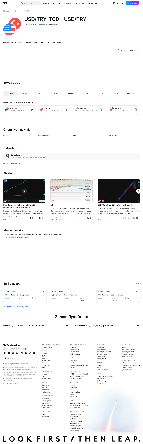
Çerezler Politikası (76, 421)
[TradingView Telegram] (25, 353)
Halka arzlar (46, 392)
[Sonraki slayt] (138, 191)
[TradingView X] (4, 353)
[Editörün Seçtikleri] (5, 181)
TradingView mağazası (77, 403)
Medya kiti (73, 396)
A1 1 (52, 205)
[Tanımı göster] (10, 135)
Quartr (24, 378)
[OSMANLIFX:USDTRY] (5, 201)
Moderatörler (101, 359)
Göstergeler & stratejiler (105, 376)
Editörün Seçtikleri (103, 370)
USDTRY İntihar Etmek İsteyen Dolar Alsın (116, 205)
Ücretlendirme (74, 349)
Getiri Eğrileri (46, 401)
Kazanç (44, 387)
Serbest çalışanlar (103, 381)
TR (117, 3)
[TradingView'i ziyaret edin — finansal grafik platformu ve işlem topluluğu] (11, 83)
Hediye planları (75, 354)
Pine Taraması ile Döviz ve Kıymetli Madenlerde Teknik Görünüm (19, 206)
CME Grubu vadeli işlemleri (79, 374)
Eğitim (99, 367)
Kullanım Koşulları (75, 414)
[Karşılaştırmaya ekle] (31, 109)
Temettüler (45, 390)
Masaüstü (45, 416)
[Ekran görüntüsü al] (118, 50)
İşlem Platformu (127, 356)
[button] (51, 3)
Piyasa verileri (74, 352)
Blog (71, 390)
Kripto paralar (46, 360)
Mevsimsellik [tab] (39, 42)
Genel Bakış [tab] (8, 42)
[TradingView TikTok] (29, 353)
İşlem (99, 365)
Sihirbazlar (100, 378)
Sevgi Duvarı (101, 349)
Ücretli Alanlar (101, 383)
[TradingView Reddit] (34, 353)
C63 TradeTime (75, 408)
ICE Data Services (17, 363)
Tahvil (44, 358)
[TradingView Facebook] (9, 353)
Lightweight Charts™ (128, 352)
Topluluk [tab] (28, 42)
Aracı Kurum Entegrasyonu (131, 365)
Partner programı (127, 367)
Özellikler (73, 347)
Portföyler (45, 398)
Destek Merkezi (75, 392)
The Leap (73, 367)
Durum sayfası (74, 430)
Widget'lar (125, 347)
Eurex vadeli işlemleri (77, 376)
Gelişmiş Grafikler (127, 354)
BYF (43, 356)
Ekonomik (45, 385)
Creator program (102, 354)
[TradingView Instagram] (17, 353)
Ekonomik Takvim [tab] (54, 42)
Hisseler (44, 353)
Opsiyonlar (45, 403)
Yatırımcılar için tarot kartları (79, 405)
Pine (43, 367)
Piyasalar (67, 3)
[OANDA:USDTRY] (99, 201)
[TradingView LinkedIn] (21, 353)
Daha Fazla (92, 3)
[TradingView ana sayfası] (5, 3)
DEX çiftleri (46, 365)
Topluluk (56, 3)
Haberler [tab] (18, 42)
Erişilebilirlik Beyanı (76, 423)
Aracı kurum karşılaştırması (79, 365)
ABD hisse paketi (75, 378)
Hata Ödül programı (76, 428)
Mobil (44, 414)
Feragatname (74, 416)
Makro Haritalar (47, 405)
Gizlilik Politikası (75, 419)
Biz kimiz (73, 385)
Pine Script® (46, 408)
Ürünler (46, 3)
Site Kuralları (101, 356)
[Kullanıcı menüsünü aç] (122, 3)
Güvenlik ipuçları (75, 426)
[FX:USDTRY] (52, 201)
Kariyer (72, 394)
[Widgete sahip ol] (122, 50)
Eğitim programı (127, 370)
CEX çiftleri (46, 363)
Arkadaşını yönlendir (104, 352)
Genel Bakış (73, 360)
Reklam (124, 363)
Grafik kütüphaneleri (128, 349)
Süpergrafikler (47, 347)
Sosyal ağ (100, 347)
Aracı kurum (79, 3)
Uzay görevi (74, 387)
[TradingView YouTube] (13, 353)
